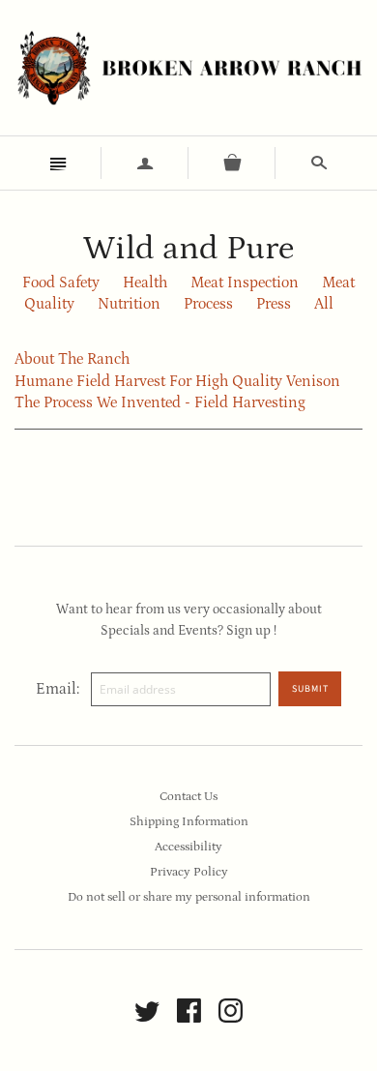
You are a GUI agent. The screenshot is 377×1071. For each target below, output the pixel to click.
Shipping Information (189, 822)
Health (145, 282)
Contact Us (189, 796)
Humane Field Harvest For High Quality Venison (177, 381)
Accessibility (188, 847)
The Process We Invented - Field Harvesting (159, 402)
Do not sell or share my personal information (189, 897)
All (324, 303)
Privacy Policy (189, 872)
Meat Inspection (244, 282)
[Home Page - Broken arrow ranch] (188, 67)
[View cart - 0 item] (232, 163)
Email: (57, 689)
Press (273, 303)
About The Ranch (72, 359)
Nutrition (129, 303)
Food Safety (61, 282)
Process (208, 303)
